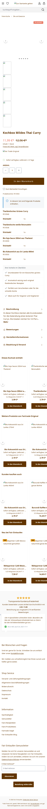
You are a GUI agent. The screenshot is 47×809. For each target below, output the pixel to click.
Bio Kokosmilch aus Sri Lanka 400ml (18, 251)
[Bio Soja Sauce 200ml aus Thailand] (14, 376)
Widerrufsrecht (7, 686)
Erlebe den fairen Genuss (30, 800)
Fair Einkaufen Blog (9, 734)
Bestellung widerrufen (23, 784)
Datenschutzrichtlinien (10, 759)
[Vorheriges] (6, 41)
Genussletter (7, 719)
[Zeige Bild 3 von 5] (23, 58)
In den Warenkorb (23, 181)
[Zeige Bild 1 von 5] (19, 58)
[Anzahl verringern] (5, 170)
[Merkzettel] (7, 3)
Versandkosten (34, 803)
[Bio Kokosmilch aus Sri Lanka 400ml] (14, 492)
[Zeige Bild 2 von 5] (21, 58)
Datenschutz (6, 690)
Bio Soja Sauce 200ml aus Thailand (18, 238)
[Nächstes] (41, 41)
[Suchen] (43, 9)
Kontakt (5, 698)
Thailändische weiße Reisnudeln (17, 225)
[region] (23, 73)
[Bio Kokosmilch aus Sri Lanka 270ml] (14, 434)
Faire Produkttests (9, 726)
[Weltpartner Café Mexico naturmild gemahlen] (14, 550)
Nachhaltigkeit (7, 715)
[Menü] (3, 3)
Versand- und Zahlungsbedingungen (16, 679)
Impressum (6, 694)
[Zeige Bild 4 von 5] (25, 58)
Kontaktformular (17, 653)
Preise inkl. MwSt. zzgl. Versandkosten (16, 146)
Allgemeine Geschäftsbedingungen (15, 682)
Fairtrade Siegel (8, 730)
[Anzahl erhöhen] (19, 170)
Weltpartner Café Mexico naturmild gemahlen (15, 566)
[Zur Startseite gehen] (23, 3)
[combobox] (19, 9)
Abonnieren (9, 776)
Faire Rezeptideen (9, 723)
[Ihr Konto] (39, 3)
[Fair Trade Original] (14, 151)
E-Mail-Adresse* (8, 764)
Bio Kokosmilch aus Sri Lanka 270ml (14, 449)
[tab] (23, 315)
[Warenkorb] (44, 3)
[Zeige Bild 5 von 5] (27, 58)
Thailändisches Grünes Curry (15, 211)
